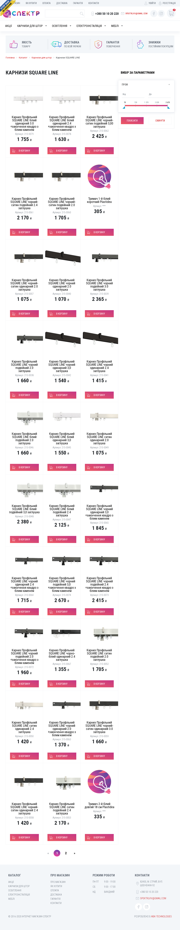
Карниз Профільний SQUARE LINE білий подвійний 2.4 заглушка (62, 510)
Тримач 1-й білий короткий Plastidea (99, 200)
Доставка (62, 3)
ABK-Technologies (161, 916)
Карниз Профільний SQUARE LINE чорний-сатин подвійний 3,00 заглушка (99, 121)
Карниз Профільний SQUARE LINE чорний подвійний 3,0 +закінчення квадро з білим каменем (62, 584)
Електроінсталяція (89, 26)
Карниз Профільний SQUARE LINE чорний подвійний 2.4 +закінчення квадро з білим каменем (99, 584)
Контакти (93, 3)
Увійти (152, 3)
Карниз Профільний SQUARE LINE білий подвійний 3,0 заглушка (24, 509)
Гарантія (78, 3)
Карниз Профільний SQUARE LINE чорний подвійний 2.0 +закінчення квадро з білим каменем (24, 656)
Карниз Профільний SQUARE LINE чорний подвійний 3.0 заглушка (99, 284)
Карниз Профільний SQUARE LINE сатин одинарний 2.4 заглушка (24, 727)
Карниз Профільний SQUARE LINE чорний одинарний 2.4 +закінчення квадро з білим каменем (24, 584)
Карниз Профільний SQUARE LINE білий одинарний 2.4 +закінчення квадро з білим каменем (62, 123)
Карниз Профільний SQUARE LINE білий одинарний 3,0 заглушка (62, 438)
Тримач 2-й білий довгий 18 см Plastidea (99, 805)
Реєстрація (169, 3)
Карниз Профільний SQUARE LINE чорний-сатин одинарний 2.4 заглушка (24, 808)
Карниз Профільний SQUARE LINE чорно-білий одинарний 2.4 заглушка (62, 654)
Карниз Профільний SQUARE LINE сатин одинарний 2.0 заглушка (99, 438)
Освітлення (59, 26)
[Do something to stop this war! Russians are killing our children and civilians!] (8, 8)
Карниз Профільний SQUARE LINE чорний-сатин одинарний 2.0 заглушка (24, 284)
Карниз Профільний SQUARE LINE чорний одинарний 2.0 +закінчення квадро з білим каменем (62, 729)
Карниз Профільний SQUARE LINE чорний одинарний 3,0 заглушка (61, 366)
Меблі (115, 26)
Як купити (31, 3)
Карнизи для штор (30, 26)
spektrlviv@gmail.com (136, 13)
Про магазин (58, 882)
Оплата (46, 3)
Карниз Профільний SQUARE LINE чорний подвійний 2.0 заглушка (24, 366)
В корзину (24, 150)
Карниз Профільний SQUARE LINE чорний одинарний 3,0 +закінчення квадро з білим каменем (99, 512)
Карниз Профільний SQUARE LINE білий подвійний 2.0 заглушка (24, 438)
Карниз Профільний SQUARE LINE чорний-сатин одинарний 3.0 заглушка (99, 727)
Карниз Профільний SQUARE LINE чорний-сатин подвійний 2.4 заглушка (24, 203)
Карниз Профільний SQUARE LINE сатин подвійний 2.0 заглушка (99, 654)
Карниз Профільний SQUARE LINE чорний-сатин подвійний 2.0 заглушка (62, 203)
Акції (8, 26)
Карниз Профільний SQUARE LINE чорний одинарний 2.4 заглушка (99, 366)
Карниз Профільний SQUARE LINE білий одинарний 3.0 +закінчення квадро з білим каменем (24, 123)
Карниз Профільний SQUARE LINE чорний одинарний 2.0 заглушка (61, 284)
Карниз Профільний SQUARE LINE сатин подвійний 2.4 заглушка (62, 808)
